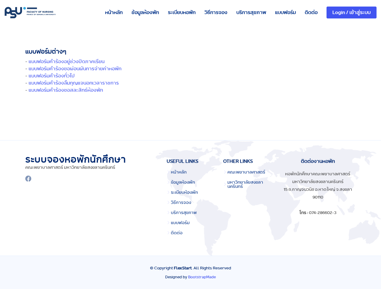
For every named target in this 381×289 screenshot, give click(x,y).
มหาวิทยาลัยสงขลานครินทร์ (245, 184)
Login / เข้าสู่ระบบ (351, 12)
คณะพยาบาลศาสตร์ (246, 172)
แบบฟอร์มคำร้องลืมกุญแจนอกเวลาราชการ (74, 83)
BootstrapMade (202, 277)
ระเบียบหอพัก (182, 12)
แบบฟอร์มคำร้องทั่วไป (52, 75)
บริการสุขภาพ (251, 12)
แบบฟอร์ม (285, 12)
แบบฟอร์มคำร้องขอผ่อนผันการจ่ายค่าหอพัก (75, 68)
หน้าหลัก (114, 12)
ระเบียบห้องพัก (184, 192)
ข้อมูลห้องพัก (145, 12)
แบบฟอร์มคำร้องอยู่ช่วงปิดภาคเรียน (66, 61)
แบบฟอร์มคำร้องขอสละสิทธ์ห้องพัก (66, 90)
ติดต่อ (311, 12)
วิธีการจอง (215, 12)
